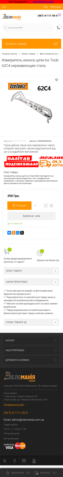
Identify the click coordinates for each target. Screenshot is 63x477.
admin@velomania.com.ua (28, 419)
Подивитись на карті (14, 404)
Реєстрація (55, 7)
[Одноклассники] (13, 233)
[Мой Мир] (18, 233)
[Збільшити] (31, 106)
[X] (22, 233)
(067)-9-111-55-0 (48, 15)
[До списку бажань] (56, 80)
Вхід (46, 7)
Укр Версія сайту (43, 1)
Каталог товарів (16, 43)
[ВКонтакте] (9, 233)
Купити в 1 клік (31, 216)
